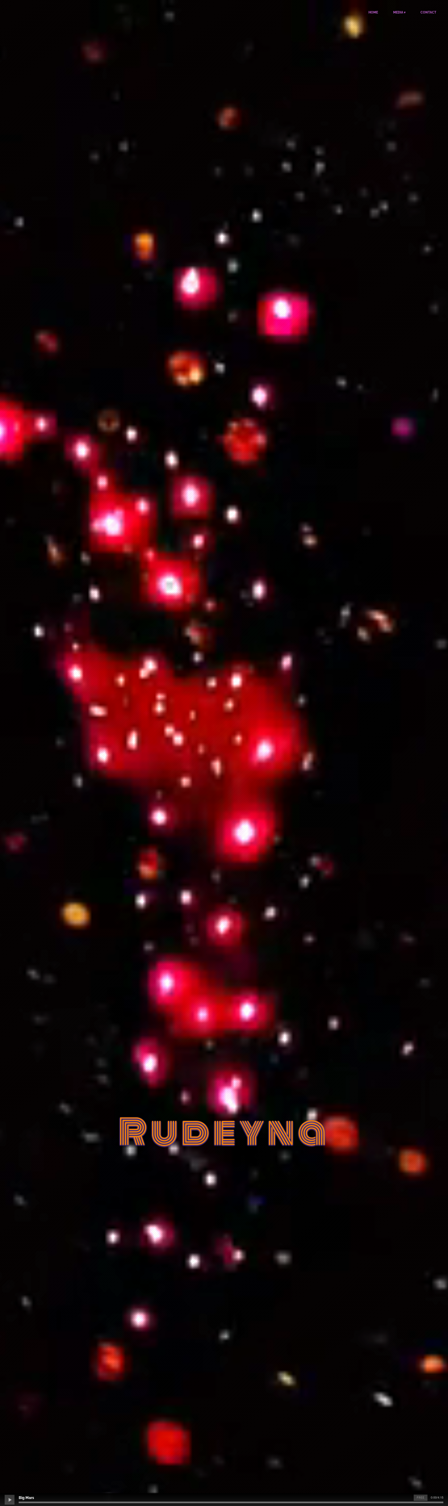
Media (398, 12)
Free (420, 1497)
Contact (428, 12)
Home (373, 12)
